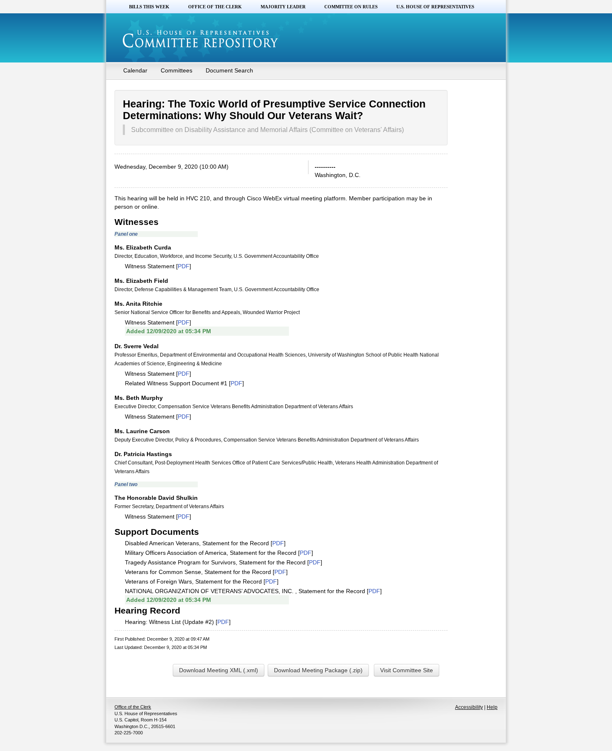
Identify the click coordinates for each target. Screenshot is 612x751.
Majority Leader (283, 6)
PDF (183, 266)
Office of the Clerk (215, 6)
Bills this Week (149, 6)
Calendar (135, 70)
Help (492, 707)
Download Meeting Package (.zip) (318, 670)
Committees (176, 70)
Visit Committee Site (406, 670)
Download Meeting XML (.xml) (218, 670)
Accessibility (469, 707)
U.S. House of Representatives (435, 6)
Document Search (229, 70)
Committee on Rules (351, 6)
